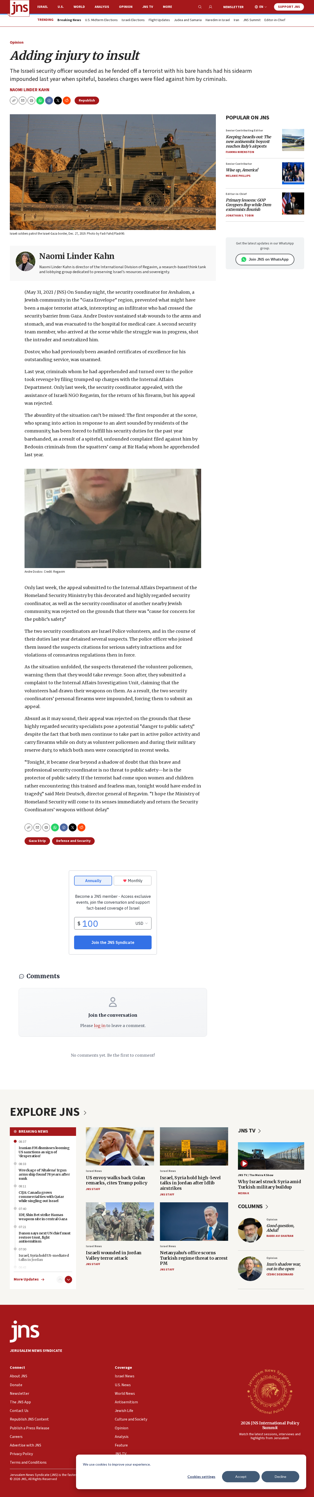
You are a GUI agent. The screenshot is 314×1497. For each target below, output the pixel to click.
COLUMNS (251, 1206)
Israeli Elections (133, 20)
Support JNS (289, 6)
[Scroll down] (68, 1279)
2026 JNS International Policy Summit (270, 1425)
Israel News (94, 1171)
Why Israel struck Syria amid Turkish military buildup (269, 1184)
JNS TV (147, 6)
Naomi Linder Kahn (29, 90)
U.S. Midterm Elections (101, 20)
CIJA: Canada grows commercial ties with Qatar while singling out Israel (41, 1196)
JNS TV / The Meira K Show (255, 1175)
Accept (241, 1476)
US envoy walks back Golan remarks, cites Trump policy (116, 1180)
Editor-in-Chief (274, 20)
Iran (236, 20)
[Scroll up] (60, 1279)
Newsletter (233, 7)
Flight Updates (159, 20)
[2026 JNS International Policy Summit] (270, 1391)
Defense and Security (73, 840)
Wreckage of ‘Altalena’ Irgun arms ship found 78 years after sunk (44, 1174)
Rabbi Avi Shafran (279, 1236)
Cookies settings (201, 1476)
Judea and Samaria (188, 20)
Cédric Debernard (279, 1274)
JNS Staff (93, 1189)
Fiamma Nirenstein (240, 152)
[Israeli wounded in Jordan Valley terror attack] (120, 1221)
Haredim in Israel (218, 20)
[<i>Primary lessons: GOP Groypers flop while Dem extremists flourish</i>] (293, 203)
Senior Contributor (239, 164)
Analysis (102, 6)
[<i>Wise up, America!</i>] (293, 173)
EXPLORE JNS (46, 1112)
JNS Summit (252, 20)
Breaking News (33, 1131)
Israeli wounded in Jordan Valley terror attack (114, 1255)
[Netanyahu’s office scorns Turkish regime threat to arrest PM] (194, 1221)
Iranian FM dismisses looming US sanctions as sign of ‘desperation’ (44, 1152)
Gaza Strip (37, 840)
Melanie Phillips (238, 176)
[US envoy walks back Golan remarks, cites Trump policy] (120, 1146)
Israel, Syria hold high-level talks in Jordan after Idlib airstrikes (190, 1183)
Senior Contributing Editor (244, 130)
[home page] (20, 8)
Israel (42, 6)
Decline (280, 1476)
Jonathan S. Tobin (240, 216)
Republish (87, 100)
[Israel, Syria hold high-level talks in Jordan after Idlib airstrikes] (194, 1146)
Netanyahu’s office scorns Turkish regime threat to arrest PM (194, 1258)
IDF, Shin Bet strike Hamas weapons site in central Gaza (43, 1217)
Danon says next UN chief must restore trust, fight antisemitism (45, 1237)
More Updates (26, 1279)
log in (99, 1025)
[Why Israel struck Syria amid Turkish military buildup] (271, 1156)
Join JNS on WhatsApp (268, 259)
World (79, 6)
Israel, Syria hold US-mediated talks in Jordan (44, 1257)
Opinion (125, 6)
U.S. (61, 6)
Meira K (243, 1193)
